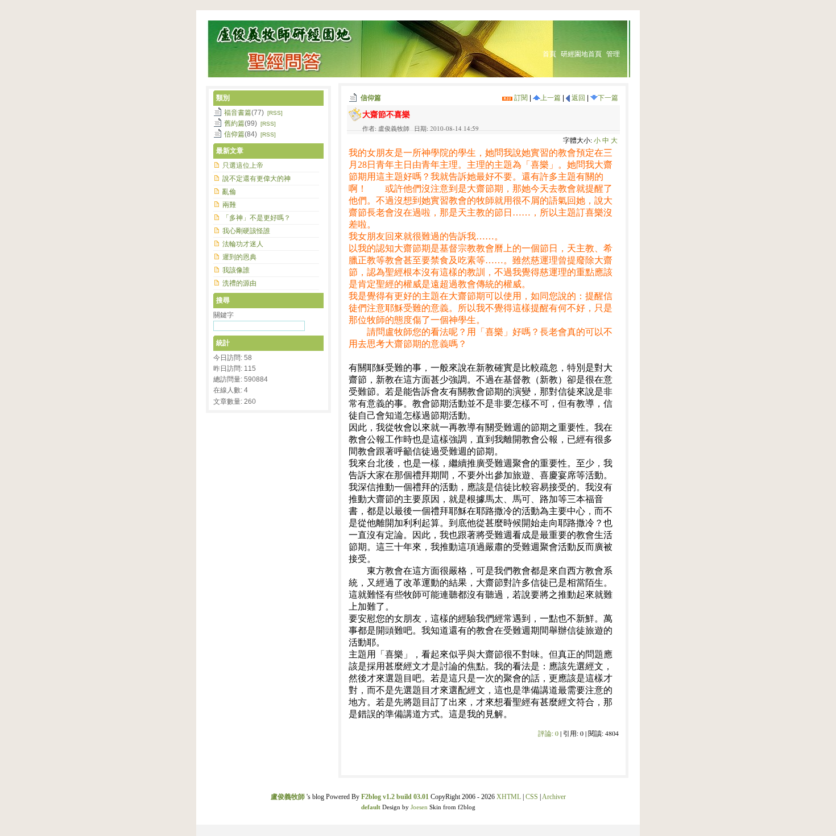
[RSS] (275, 113)
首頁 (549, 54)
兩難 (229, 205)
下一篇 (608, 98)
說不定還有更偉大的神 (256, 179)
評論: (548, 733)
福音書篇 (237, 113)
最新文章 (229, 151)
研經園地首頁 (581, 54)
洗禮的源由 (239, 283)
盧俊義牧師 (288, 797)
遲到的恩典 (239, 257)
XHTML (508, 797)
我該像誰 (236, 270)
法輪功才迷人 (242, 244)
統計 (223, 343)
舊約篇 (234, 123)
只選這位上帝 (242, 165)
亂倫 (229, 192)
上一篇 (550, 98)
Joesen (419, 807)
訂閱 (520, 98)
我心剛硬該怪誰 (246, 231)
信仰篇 (371, 98)
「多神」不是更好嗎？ (256, 218)
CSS (531, 797)
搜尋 (223, 300)
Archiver (554, 797)
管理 (613, 54)
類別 (223, 98)
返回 (577, 98)
